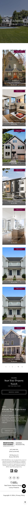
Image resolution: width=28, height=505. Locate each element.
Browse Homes (14, 392)
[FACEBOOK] (10, 477)
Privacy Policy (20, 495)
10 (18, 366)
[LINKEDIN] (17, 477)
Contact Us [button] (9, 430)
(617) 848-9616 (14, 449)
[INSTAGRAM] (14, 477)
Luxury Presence (14, 487)
